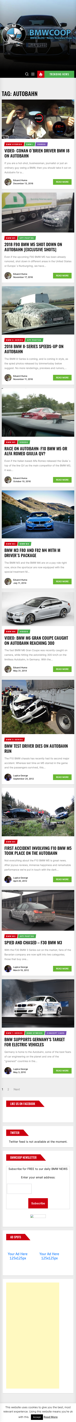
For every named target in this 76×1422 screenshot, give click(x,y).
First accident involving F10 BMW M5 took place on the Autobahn (38, 850)
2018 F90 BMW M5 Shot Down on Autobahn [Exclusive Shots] (33, 246)
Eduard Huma (20, 180)
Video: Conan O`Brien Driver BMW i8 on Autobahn (36, 153)
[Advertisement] (32, 1336)
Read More (62, 182)
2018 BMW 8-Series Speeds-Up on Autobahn (33, 348)
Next (17, 1089)
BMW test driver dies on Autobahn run (36, 748)
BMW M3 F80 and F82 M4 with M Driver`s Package (32, 552)
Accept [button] (37, 1417)
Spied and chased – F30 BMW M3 (33, 942)
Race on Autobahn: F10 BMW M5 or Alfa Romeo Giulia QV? (35, 451)
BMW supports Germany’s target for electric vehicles (34, 1042)
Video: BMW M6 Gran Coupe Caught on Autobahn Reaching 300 (36, 640)
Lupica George (20, 775)
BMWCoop (17, 1112)
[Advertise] (18, 1247)
